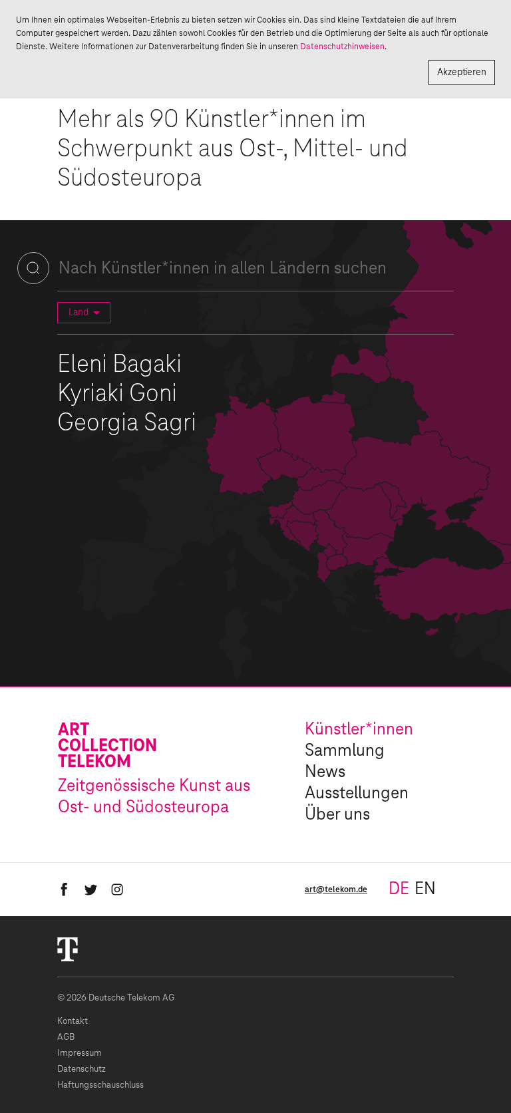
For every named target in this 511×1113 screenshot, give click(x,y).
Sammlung (345, 751)
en (425, 889)
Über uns (337, 815)
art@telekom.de (336, 889)
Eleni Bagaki (119, 365)
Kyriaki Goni (117, 394)
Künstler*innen (359, 729)
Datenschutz (81, 1069)
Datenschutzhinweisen (342, 46)
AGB (66, 1037)
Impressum (79, 1053)
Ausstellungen (357, 793)
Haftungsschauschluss (100, 1085)
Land (78, 312)
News (325, 772)
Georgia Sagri (126, 423)
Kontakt (72, 1022)
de (399, 889)
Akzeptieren (461, 72)
